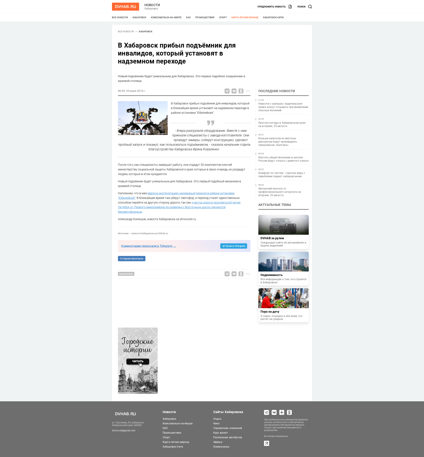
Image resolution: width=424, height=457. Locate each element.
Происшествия (204, 17)
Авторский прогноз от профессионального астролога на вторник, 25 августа (279, 192)
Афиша (217, 442)
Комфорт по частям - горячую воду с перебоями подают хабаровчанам (281, 174)
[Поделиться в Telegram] (227, 91)
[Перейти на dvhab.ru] (125, 7)
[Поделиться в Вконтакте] (234, 91)
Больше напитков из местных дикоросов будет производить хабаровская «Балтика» (277, 142)
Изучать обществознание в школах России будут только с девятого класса (283, 159)
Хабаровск (139, 17)
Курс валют (220, 432)
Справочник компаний (227, 428)
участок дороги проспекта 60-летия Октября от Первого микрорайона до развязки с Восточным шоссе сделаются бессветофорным (179, 207)
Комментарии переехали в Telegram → (148, 246)
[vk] (274, 412)
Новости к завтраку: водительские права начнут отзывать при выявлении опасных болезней (283, 107)
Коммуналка (221, 446)
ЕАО (188, 17)
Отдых (217, 418)
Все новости (120, 17)
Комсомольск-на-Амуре (166, 17)
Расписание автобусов (227, 437)
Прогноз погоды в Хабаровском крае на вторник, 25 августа (281, 124)
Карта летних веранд (244, 17)
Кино (216, 423)
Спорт (223, 17)
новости (152, 5)
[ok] (289, 412)
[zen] (281, 412)
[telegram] (266, 412)
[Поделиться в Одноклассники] (240, 91)
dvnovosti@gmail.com (123, 430)
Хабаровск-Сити (273, 17)
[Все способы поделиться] (247, 91)
